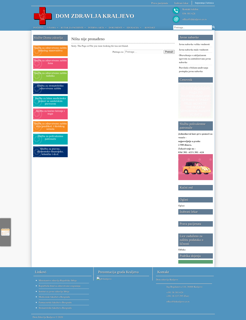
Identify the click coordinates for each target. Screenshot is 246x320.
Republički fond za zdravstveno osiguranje (59, 285)
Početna (38, 27)
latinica (210, 2)
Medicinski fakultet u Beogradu (54, 296)
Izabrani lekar (181, 3)
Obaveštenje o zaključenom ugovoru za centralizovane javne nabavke (195, 59)
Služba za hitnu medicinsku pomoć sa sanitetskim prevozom (50, 100)
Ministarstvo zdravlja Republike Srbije (58, 280)
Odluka (181, 249)
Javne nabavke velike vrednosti (194, 44)
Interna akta (96, 27)
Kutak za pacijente (72, 27)
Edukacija (133, 27)
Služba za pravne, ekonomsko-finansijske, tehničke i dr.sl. (50, 151)
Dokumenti (115, 27)
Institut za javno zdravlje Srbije (54, 291)
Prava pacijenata (159, 3)
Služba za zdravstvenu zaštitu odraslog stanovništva (50, 49)
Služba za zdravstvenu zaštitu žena (50, 61)
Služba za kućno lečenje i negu (50, 112)
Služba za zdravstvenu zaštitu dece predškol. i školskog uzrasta (50, 126)
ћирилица (200, 2)
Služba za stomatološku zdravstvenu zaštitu (50, 87)
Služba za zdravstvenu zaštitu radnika (50, 74)
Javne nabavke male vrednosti (193, 49)
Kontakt (150, 27)
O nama (51, 27)
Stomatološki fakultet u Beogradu (55, 307)
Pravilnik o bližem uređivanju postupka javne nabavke (193, 69)
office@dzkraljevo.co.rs (194, 19)
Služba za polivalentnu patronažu (50, 137)
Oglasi (181, 205)
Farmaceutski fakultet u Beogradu (55, 302)
